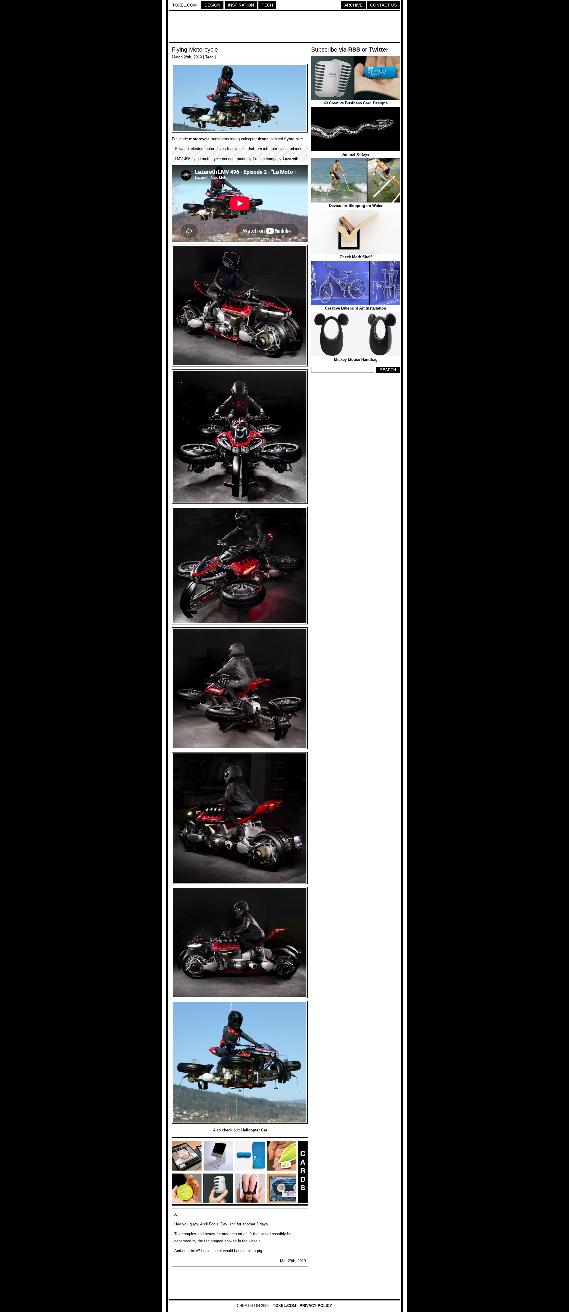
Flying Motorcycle (195, 49)
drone (263, 139)
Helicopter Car (254, 1130)
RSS (354, 49)
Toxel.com (184, 5)
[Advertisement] (284, 27)
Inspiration (241, 5)
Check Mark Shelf (356, 257)
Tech (267, 5)
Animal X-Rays (355, 154)
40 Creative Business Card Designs (356, 103)
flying (289, 139)
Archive (353, 5)
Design (212, 5)
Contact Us (383, 5)
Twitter (379, 49)
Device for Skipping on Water (356, 205)
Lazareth (290, 159)
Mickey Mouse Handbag (356, 359)
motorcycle (199, 139)
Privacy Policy (316, 1305)
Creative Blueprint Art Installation (355, 308)
